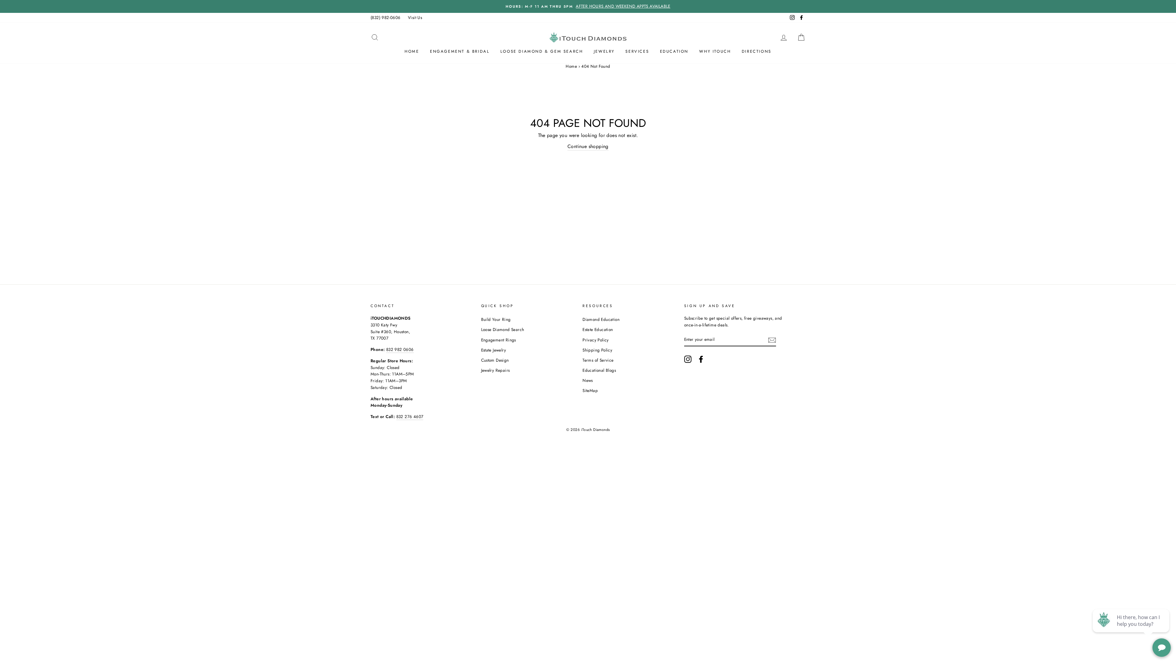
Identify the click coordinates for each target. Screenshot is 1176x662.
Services (637, 51)
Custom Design (495, 360)
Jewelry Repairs (495, 370)
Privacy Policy (595, 340)
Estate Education (597, 329)
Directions (756, 51)
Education (674, 51)
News (587, 380)
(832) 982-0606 (386, 17)
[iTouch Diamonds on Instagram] (688, 359)
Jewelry (604, 51)
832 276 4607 (410, 416)
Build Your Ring (496, 319)
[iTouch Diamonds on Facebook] (701, 359)
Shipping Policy (597, 350)
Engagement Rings (498, 340)
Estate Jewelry (493, 350)
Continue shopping (588, 146)
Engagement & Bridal (459, 51)
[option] (588, 6)
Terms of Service (597, 360)
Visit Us (415, 17)
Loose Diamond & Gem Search (541, 51)
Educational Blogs (599, 370)
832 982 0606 (400, 349)
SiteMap (590, 390)
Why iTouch (715, 51)
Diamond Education (601, 319)
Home (412, 51)
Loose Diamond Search (502, 329)
